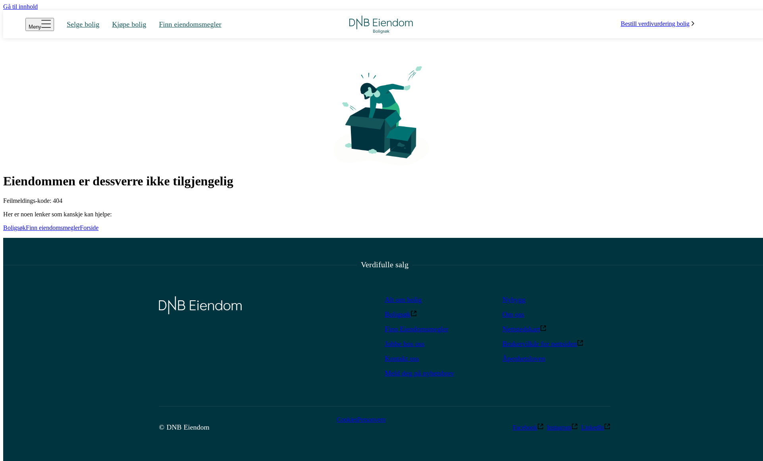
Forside (89, 227)
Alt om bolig (403, 299)
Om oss (513, 314)
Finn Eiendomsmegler (416, 329)
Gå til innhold (20, 6)
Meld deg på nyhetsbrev (419, 373)
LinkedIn (592, 427)
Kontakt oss (402, 358)
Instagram (559, 427)
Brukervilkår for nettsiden (539, 344)
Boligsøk (14, 227)
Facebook (525, 427)
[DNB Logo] (381, 24)
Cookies (347, 419)
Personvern (371, 419)
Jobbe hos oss (404, 344)
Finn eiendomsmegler (53, 227)
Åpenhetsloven (523, 358)
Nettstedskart (521, 329)
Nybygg (513, 299)
